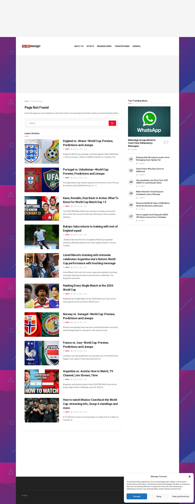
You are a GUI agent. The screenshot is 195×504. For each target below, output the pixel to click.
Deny (159, 496)
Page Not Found (37, 101)
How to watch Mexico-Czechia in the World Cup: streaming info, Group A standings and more (90, 404)
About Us (79, 46)
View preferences (180, 496)
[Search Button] (112, 123)
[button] (189, 476)
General (137, 46)
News (67, 149)
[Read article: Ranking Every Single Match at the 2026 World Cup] (42, 296)
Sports (90, 46)
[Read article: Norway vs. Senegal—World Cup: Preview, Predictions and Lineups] (42, 324)
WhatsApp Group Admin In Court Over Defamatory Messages (141, 143)
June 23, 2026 (77, 149)
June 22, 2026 (77, 235)
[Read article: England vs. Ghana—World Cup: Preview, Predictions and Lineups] (42, 151)
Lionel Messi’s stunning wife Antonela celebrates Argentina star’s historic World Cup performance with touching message (89, 259)
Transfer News (122, 46)
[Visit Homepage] (32, 46)
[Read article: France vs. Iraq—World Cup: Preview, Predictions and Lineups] (42, 353)
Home (27, 101)
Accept (136, 496)
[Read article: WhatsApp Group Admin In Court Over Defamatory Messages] (149, 121)
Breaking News (104, 46)
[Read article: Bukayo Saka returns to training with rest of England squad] (42, 237)
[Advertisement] (97, 18)
